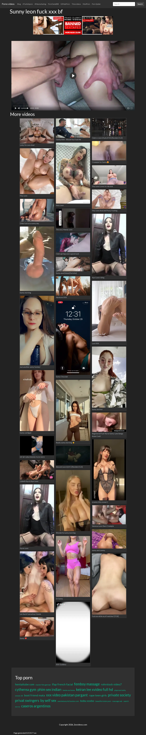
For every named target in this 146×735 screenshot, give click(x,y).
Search (140, 4)
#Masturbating (40, 4)
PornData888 (53, 4)
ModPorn (86, 4)
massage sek (117, 701)
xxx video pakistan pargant (67, 695)
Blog (19, 4)
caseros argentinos (36, 706)
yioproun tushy (120, 690)
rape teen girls (98, 695)
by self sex (48, 700)
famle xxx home (69, 690)
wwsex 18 (19, 696)
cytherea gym (25, 689)
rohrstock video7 (111, 684)
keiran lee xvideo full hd (94, 689)
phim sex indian (49, 689)
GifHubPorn (65, 4)
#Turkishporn (28, 4)
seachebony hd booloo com (68, 701)
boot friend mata (34, 695)
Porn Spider (96, 4)
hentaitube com (24, 684)
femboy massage (87, 684)
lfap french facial (62, 684)
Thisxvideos (76, 4)
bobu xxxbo (87, 700)
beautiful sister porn (103, 701)
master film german (43, 685)
